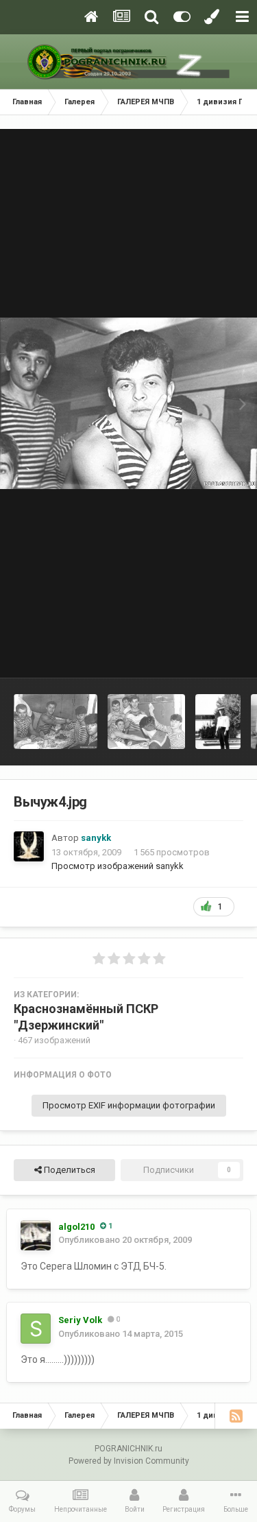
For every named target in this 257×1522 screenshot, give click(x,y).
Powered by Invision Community (129, 1461)
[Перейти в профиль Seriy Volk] (36, 1328)
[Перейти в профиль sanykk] (29, 846)
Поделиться (68, 1170)
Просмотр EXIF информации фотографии (128, 1105)
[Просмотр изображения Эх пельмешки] (55, 721)
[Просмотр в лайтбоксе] (128, 403)
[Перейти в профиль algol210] (36, 1235)
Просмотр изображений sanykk (117, 866)
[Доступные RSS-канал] (236, 1416)
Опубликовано (125, 1240)
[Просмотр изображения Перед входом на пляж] (218, 721)
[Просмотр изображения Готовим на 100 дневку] (146, 721)
